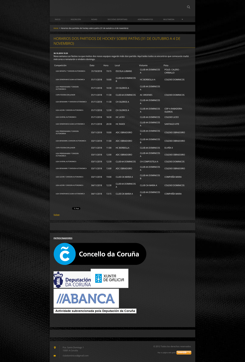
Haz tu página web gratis (167, 353)
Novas (94, 19)
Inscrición (76, 19)
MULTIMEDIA (168, 19)
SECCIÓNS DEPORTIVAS (117, 19)
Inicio (57, 19)
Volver (57, 214)
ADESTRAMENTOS (145, 19)
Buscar (188, 7)
